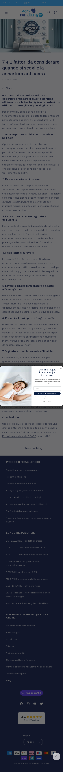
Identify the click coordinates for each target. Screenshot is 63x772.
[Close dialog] (61, 368)
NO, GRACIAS (47, 401)
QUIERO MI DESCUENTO (47, 393)
